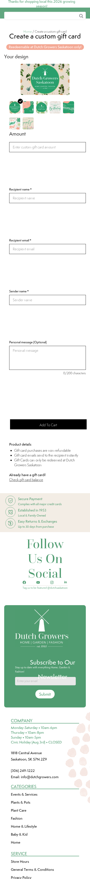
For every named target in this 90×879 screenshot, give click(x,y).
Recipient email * (20, 272)
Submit (45, 725)
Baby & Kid (19, 865)
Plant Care (18, 841)
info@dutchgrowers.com (40, 808)
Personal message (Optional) (28, 374)
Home (27, 63)
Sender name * (19, 323)
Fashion (16, 849)
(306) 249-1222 (23, 802)
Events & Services (24, 825)
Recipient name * (20, 221)
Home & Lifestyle (24, 857)
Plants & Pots (20, 833)
